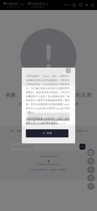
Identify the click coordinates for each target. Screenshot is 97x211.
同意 (49, 133)
